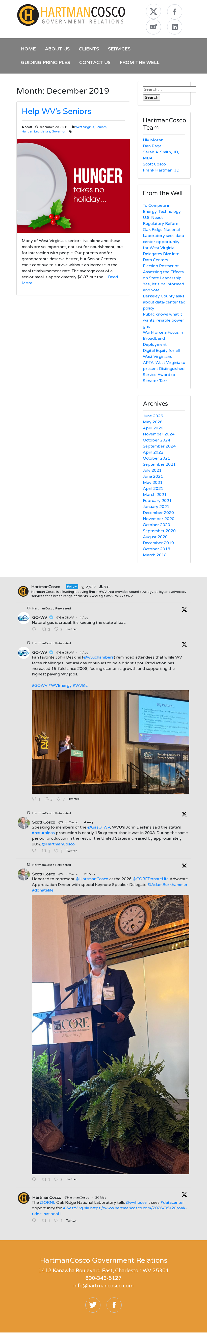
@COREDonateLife (151, 878)
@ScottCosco (68, 822)
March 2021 (155, 494)
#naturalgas (43, 832)
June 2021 (153, 476)
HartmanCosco (46, 1197)
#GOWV (39, 685)
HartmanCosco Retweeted (51, 608)
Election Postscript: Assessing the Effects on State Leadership (163, 272)
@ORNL (47, 1202)
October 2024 (156, 440)
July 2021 (152, 470)
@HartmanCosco (58, 844)
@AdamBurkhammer (167, 884)
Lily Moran (153, 140)
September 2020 (159, 530)
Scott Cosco (154, 164)
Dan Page (152, 146)
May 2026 (153, 422)
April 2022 (153, 452)
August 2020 (155, 536)
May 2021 (153, 482)
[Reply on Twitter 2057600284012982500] (36, 1179)
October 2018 (156, 549)
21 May (90, 874)
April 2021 (153, 488)
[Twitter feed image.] (110, 742)
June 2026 (153, 416)
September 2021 (159, 464)
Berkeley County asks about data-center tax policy (164, 302)
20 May (101, 1197)
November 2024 (158, 434)
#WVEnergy (60, 685)
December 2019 (158, 542)
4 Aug (84, 617)
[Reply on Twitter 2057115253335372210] (36, 1220)
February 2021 (157, 500)
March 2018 (155, 555)
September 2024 (159, 446)
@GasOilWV (65, 617)
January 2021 (156, 506)
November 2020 (158, 518)
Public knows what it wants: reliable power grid (163, 320)
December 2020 (158, 512)
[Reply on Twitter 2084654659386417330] (36, 851)
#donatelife (43, 890)
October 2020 (156, 524)
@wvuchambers (98, 657)
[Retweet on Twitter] (28, 608)
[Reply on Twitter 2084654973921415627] (36, 629)
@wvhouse (136, 1202)
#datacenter (172, 1202)
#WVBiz (80, 685)
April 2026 (153, 428)
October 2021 (156, 458)
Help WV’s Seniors (56, 111)
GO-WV (39, 617)
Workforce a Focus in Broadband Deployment (163, 338)
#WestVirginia (76, 1208)
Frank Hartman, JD (161, 170)
